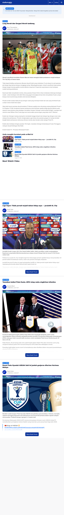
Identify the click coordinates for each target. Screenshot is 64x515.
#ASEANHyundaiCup (12, 427)
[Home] (7, 2)
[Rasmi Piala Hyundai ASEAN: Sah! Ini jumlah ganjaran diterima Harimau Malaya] (7, 154)
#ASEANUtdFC (39, 427)
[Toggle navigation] (61, 2)
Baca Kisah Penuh (32, 272)
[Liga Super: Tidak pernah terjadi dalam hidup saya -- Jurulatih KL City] (7, 139)
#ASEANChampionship (26, 427)
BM (50, 2)
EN (52, 2)
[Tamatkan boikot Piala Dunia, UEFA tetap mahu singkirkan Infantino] (7, 146)
